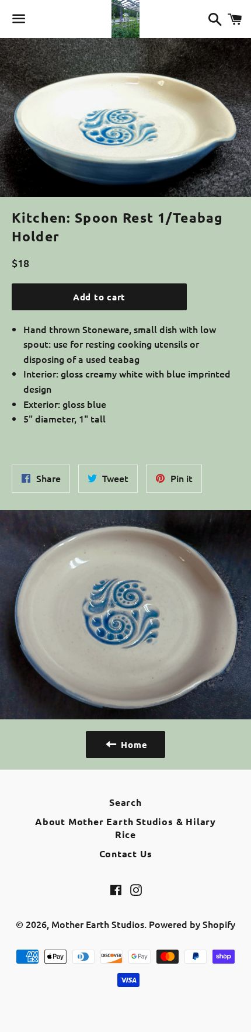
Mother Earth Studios (97, 923)
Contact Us (125, 853)
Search (125, 802)
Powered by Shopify (192, 923)
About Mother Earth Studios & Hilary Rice (125, 827)
